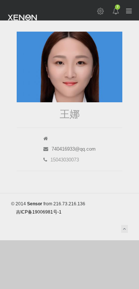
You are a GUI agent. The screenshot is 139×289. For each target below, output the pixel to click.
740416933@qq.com (74, 149)
